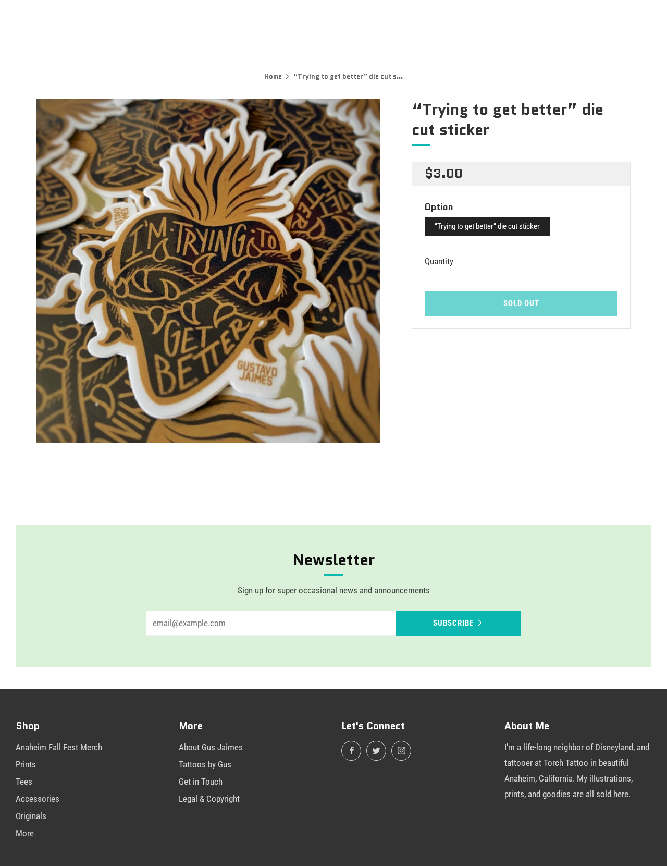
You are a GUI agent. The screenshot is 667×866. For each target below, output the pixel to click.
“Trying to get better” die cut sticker (487, 226)
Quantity (439, 261)
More (25, 833)
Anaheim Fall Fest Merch (59, 747)
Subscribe (453, 623)
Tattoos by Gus (205, 764)
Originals (31, 816)
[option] (208, 271)
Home (273, 76)
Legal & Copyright (209, 799)
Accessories (37, 799)
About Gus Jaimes (211, 747)
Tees (24, 781)
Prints (26, 764)
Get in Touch (201, 781)
